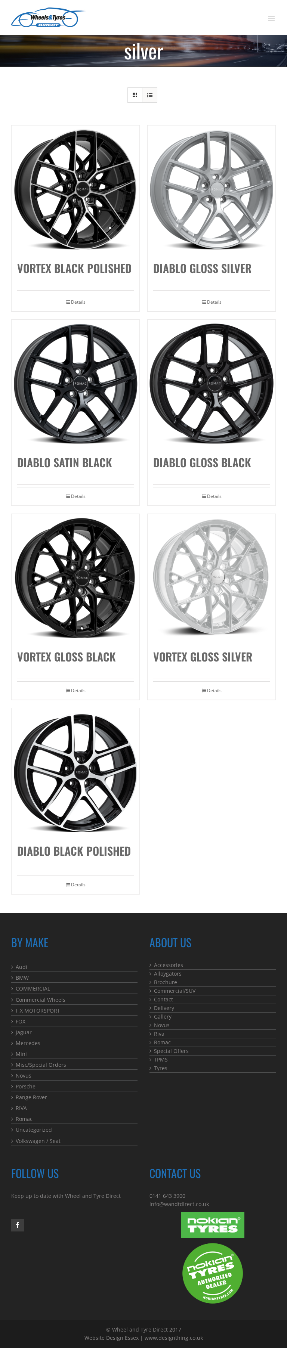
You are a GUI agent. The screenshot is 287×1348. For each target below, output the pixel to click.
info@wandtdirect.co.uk (179, 1204)
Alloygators (168, 973)
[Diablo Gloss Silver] (211, 189)
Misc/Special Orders (41, 1064)
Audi (21, 966)
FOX (20, 1021)
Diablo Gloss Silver (202, 268)
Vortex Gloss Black (66, 656)
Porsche (26, 1086)
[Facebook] (17, 1225)
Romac (24, 1118)
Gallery (163, 1016)
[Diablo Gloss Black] (211, 383)
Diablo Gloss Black (202, 462)
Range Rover (31, 1097)
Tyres (160, 1068)
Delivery (164, 1007)
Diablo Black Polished (74, 850)
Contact (163, 999)
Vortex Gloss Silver (202, 656)
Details (78, 302)
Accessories (168, 965)
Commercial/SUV (174, 990)
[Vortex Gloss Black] (75, 578)
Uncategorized (34, 1129)
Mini (21, 1053)
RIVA (21, 1108)
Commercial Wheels (40, 999)
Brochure (165, 982)
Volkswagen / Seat (38, 1140)
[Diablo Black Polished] (75, 772)
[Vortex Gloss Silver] (211, 578)
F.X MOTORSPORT (38, 1010)
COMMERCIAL (33, 988)
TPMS (161, 1059)
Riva (159, 1033)
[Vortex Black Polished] (75, 189)
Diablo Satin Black (64, 462)
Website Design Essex (111, 1337)
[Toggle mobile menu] (272, 18)
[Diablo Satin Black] (75, 383)
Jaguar (24, 1032)
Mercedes (28, 1043)
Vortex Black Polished (74, 268)
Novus (23, 1075)
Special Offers (171, 1050)
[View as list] (149, 95)
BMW (22, 977)
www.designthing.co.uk (174, 1337)
